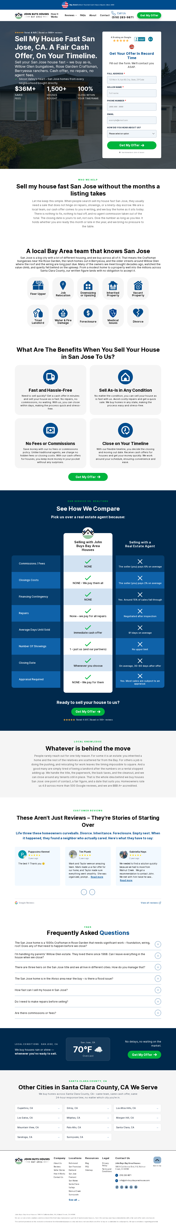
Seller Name (115, 87)
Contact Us (58, 1177)
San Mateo (73, 1181)
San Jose (72, 1174)
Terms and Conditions (107, 1170)
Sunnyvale (73, 1195)
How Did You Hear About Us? (124, 127)
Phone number (116, 100)
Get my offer (86, 477)
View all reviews (149, 903)
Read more (97, 877)
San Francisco (75, 1167)
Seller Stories (59, 1170)
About (92, 15)
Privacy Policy (105, 1164)
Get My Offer (149, 15)
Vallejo (72, 1187)
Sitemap (89, 1170)
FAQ (87, 1167)
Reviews (69, 15)
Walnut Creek (75, 1191)
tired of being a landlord (77, 768)
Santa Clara (74, 1184)
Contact (105, 15)
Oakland (72, 1170)
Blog (87, 1163)
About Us (58, 1163)
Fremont (72, 1177)
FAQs (83, 15)
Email (110, 114)
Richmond (73, 1163)
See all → (74, 1199)
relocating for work (73, 764)
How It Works (54, 15)
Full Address (116, 73)
